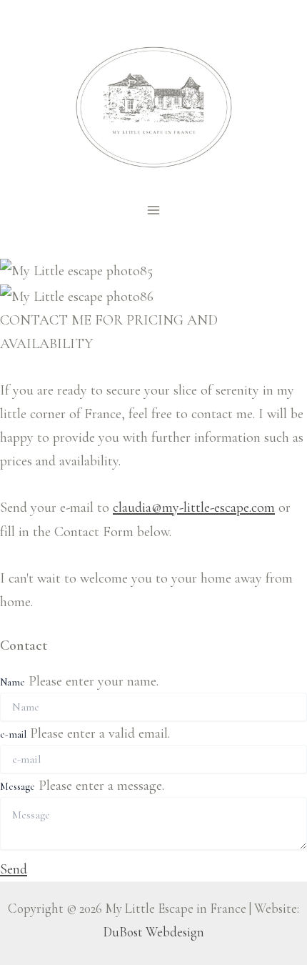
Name (12, 682)
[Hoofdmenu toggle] (153, 210)
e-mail (13, 734)
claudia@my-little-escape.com (194, 507)
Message (17, 787)
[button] (13, 869)
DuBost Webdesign (154, 932)
